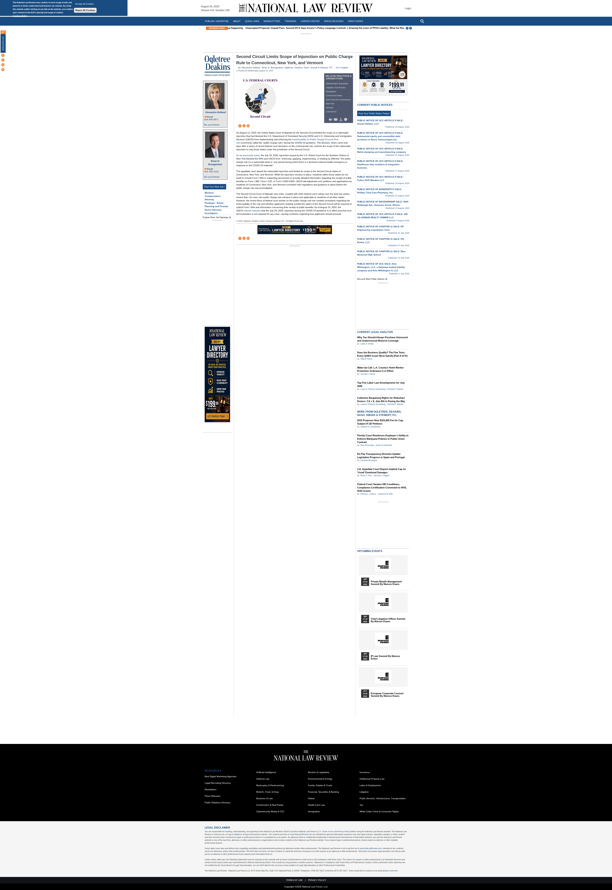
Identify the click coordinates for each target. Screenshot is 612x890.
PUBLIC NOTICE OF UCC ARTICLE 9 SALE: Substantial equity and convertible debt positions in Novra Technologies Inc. (380, 136)
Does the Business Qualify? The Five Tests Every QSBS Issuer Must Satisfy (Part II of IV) (382, 354)
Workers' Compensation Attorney (213, 196)
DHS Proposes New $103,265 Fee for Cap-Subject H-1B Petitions (380, 422)
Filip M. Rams (366, 359)
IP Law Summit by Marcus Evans (385, 657)
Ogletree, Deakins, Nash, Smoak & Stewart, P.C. (308, 67)
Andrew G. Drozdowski (370, 427)
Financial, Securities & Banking (323, 792)
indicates (256, 210)
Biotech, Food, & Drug (267, 792)
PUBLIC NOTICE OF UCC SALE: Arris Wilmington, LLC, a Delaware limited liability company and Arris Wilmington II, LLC (381, 267)
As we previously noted (247, 155)
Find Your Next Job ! (214, 186)
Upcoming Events (369, 551)
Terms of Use (327, 831)
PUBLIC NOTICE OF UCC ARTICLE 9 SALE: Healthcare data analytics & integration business (380, 164)
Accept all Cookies (84, 4)
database (238, 834)
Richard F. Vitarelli (395, 389)
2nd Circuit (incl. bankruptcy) (338, 100)
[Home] (306, 8)
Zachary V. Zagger (381, 475)
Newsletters (272, 21)
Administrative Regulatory (337, 84)
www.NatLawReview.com (301, 834)
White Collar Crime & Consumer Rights (379, 811)
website (247, 210)
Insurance (365, 772)
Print (331, 120)
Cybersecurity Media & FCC (270, 811)
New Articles (3, 43)
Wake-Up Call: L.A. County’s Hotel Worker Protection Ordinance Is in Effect (380, 369)
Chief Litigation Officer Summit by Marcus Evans (388, 620)
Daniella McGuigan (369, 460)
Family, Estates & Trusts (320, 785)
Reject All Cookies (85, 10)
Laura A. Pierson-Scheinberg (373, 389)
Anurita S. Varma (368, 374)
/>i (346, 120)
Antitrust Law (262, 779)
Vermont (329, 108)
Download (341, 120)
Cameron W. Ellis (385, 494)
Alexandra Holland (215, 112)
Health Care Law (316, 805)
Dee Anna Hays (367, 445)
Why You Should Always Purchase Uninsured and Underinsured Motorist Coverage (382, 339)
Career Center (310, 21)
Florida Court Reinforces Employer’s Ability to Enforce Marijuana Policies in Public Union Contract (382, 438)
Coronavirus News (334, 95)
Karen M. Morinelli (384, 445)
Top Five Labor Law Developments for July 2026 (381, 384)
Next (410, 28)
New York (330, 104)
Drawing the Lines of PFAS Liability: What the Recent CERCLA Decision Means (377, 28)
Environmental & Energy (320, 779)
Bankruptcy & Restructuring (270, 785)
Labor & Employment (370, 785)
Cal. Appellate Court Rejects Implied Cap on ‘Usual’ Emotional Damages (381, 471)
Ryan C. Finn (366, 475)
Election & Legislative (318, 772)
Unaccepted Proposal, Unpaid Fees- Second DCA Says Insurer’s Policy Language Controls (279, 28)
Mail (336, 120)
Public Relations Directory (217, 802)
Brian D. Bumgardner (215, 163)
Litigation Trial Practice (336, 87)
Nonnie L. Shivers (368, 494)
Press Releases (212, 796)
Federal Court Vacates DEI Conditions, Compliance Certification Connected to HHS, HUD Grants (382, 487)
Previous (407, 28)
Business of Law (264, 798)
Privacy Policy (344, 831)
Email (210, 117)
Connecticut (331, 112)
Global (311, 798)
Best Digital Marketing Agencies (220, 776)
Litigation (364, 792)
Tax (361, 805)
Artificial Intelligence (266, 772)
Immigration (331, 91)
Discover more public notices (371, 279)
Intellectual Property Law (372, 779)
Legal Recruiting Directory (218, 783)
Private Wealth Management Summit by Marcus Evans (386, 582)
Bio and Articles (212, 124)
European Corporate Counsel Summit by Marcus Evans (387, 694)
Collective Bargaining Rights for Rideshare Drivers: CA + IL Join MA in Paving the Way (381, 399)
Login (408, 8)
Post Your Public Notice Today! (374, 113)
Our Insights (342, 67)
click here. (393, 871)
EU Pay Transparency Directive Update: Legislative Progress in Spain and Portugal (381, 456)
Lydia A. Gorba (367, 344)
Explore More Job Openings (215, 217)
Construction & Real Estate (269, 805)
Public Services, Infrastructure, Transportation (383, 798)
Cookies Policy (20, 15)
